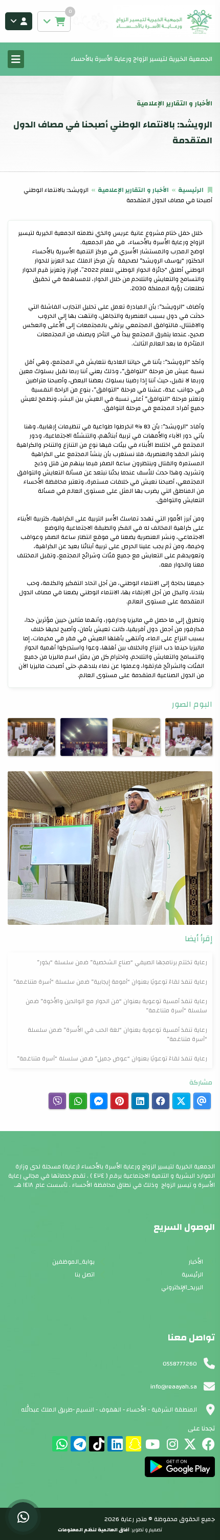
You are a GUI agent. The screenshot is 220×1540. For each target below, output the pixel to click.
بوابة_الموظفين (73, 1261)
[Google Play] (180, 1467)
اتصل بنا (85, 1274)
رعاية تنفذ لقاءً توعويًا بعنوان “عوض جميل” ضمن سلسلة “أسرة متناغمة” (112, 1058)
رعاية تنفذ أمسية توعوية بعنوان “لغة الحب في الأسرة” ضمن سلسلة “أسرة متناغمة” (117, 1034)
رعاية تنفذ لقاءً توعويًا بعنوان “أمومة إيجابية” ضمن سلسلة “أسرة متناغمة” (110, 981)
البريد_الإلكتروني (182, 1287)
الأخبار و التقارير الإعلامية (133, 190)
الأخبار (195, 1261)
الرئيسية (191, 190)
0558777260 (180, 1363)
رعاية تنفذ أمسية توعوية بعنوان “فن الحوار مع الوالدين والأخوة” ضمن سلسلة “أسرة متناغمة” (116, 1005)
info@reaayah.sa (173, 1386)
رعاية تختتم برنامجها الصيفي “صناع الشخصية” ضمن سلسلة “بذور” (122, 962)
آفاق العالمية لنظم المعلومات (93, 1529)
